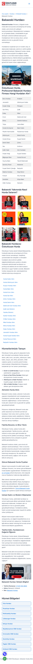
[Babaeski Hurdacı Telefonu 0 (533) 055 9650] (5, 654)
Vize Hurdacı (7, 603)
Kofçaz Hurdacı (8, 624)
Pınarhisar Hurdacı (9, 608)
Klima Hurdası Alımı (9, 326)
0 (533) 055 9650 (21, 586)
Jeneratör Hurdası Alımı (10, 332)
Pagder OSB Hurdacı (9, 644)
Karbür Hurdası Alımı (9, 316)
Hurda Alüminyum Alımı (10, 282)
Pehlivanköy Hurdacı (9, 613)
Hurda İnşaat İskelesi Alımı (11, 336)
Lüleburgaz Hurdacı (9, 619)
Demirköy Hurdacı (8, 639)
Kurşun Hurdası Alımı (9, 285)
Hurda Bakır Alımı (8, 289)
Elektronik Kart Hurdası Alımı (12, 306)
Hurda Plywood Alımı (9, 339)
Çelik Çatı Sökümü (8, 309)
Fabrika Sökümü (8, 312)
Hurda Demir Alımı (8, 302)
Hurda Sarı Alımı (8, 295)
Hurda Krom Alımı (8, 292)
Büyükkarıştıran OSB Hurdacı (12, 629)
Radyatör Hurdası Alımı (10, 342)
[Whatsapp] (5, 659)
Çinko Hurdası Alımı (9, 299)
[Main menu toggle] (29, 4)
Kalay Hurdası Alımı (9, 329)
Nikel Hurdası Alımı (9, 322)
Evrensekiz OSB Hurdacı (11, 634)
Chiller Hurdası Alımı (9, 319)
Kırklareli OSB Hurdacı (10, 649)
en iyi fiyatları (6, 473)
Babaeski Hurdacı (12, 590)
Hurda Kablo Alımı (8, 279)
